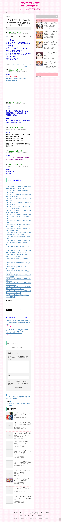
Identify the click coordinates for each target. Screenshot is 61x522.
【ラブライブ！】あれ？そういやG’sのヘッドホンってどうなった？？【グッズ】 (22, 488)
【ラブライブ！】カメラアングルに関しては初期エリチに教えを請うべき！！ (22, 424)
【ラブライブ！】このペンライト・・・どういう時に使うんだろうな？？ (50, 33)
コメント (10, 359)
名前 (9, 375)
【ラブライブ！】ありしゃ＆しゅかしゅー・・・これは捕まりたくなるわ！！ (22, 414)
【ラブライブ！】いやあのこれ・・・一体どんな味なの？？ (50, 63)
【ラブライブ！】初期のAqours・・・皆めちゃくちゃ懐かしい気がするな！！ (50, 24)
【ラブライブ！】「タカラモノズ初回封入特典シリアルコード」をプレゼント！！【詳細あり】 (18, 216)
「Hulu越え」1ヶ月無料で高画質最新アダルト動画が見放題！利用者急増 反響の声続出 (18, 322)
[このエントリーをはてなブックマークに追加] (20, 309)
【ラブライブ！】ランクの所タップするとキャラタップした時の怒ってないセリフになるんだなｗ (18, 242)
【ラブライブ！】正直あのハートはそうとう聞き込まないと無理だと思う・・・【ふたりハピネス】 (22, 462)
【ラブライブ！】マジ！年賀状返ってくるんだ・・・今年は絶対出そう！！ (22, 498)
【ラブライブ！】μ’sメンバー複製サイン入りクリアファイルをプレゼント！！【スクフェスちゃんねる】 (18, 331)
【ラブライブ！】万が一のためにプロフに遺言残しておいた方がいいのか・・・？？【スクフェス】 (22, 434)
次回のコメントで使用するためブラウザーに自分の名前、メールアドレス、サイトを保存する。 (18, 383)
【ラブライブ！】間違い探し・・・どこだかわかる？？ (50, 54)
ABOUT (5, 12)
